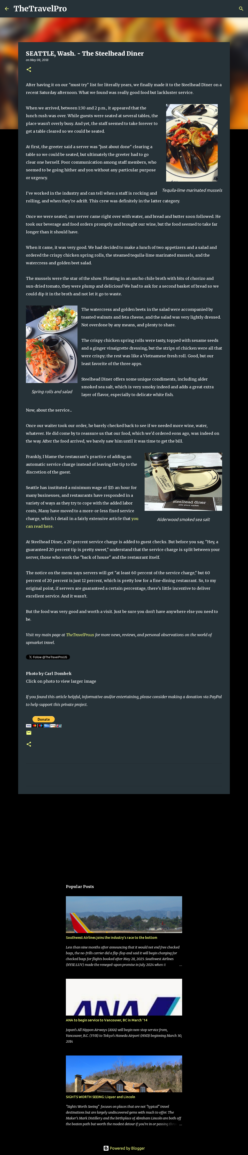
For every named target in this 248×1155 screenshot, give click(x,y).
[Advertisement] (124, 835)
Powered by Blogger (127, 1148)
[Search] (74, 9)
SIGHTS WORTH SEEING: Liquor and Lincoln (100, 1097)
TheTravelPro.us (80, 634)
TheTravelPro (40, 9)
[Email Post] (29, 734)
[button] (29, 70)
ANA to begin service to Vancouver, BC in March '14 (106, 1020)
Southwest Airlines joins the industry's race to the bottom (111, 938)
